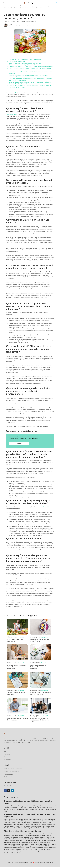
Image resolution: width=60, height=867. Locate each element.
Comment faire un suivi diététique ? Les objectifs (22, 65)
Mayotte (6, 809)
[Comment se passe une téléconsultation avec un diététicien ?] (40, 652)
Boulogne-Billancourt (27, 821)
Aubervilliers (51, 819)
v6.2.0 (51, 862)
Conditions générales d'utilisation (13, 769)
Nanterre (30, 824)
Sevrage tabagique (30, 847)
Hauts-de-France (27, 808)
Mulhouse (20, 824)
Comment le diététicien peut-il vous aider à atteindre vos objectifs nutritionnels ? (31, 66)
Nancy (25, 824)
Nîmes (44, 824)
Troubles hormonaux (19, 853)
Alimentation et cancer (36, 834)
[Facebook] (5, 790)
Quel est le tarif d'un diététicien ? (18, 84)
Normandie (12, 809)
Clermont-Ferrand (47, 821)
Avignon (6, 821)
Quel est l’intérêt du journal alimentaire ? (16, 693)
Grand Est (6, 808)
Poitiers (12, 826)
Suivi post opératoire (49, 847)
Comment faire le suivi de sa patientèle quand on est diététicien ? (16, 666)
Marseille (45, 823)
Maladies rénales (25, 842)
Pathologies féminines (14, 844)
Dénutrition (43, 837)
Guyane (20, 808)
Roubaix (27, 826)
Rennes (22, 826)
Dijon (9, 823)
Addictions (7, 834)
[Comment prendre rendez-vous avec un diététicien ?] (40, 680)
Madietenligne (23, 862)
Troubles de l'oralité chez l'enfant (24, 849)
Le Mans (26, 823)
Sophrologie (39, 847)
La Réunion (45, 808)
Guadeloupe (13, 808)
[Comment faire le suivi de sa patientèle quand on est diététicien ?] (17, 652)
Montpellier (7, 824)
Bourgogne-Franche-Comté (25, 806)
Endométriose (36, 839)
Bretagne (36, 806)
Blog (5, 751)
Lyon (40, 823)
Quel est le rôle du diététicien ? (17, 61)
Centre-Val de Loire (45, 806)
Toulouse (21, 828)
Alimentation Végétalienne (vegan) (13, 835)
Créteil (5, 823)
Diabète (6, 839)
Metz (50, 823)
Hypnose (11, 841)
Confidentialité (8, 777)
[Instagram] (8, 790)
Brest (35, 821)
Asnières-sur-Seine (41, 819)
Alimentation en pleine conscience (20, 834)
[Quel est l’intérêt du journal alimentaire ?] (17, 680)
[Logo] (29, 2)
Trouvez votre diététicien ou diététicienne (15, 6)
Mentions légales (8, 774)
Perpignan (6, 826)
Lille (31, 823)
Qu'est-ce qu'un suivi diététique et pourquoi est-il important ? (25, 60)
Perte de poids (43, 844)
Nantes (36, 824)
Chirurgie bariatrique (24, 837)
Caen (39, 821)
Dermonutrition (51, 837)
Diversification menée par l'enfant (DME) (20, 839)
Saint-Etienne (46, 826)
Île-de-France (37, 808)
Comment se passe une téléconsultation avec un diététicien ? (38, 666)
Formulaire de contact (10, 786)
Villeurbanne (38, 828)
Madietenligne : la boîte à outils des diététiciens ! (17, 719)
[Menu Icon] (3, 2)
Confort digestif (34, 837)
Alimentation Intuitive (49, 834)
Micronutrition (41, 842)
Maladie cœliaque (20, 841)
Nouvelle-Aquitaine (21, 809)
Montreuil (13, 824)
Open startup (7, 760)
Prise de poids (52, 844)
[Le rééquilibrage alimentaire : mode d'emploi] (40, 626)
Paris (53, 824)
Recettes (6, 757)
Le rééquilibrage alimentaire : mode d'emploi (40, 640)
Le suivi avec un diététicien (13, 93)
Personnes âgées (33, 844)
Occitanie (30, 809)
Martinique (51, 808)
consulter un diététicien (46, 507)
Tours (32, 828)
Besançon (12, 821)
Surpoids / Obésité (9, 849)
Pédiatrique (24, 844)
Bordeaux (18, 821)
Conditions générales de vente (12, 771)
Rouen (32, 826)
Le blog (31, 6)
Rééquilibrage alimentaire (21, 846)
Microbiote (34, 842)
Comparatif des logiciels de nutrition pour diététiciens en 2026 (39, 720)
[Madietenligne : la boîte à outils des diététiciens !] (17, 705)
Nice (40, 824)
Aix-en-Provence (8, 819)
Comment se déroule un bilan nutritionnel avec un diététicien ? (25, 63)
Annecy (26, 819)
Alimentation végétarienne (31, 835)
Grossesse (44, 839)
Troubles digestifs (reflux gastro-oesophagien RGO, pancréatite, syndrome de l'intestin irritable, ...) (27, 850)
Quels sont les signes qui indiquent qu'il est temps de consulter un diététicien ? (30, 82)
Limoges (35, 823)
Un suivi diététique (11, 115)
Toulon (16, 828)
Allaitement (42, 835)
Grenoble (14, 823)
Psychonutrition (9, 846)
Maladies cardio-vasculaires (33, 841)
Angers (21, 819)
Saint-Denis (38, 826)
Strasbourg (10, 828)
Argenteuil (32, 819)
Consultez (19, 444)
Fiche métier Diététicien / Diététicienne (15, 640)
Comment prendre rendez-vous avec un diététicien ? (40, 693)
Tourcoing (27, 828)
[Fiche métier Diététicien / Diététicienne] (17, 626)
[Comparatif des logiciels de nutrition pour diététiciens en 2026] (40, 705)
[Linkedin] (12, 790)
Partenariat (7, 754)
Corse (53, 806)
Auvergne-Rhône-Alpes (10, 806)
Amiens (16, 819)
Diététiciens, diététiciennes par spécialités (22, 831)
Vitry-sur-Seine (47, 828)
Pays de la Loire (38, 809)
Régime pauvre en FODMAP (36, 846)
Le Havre (20, 823)
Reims (17, 826)
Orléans (49, 824)
